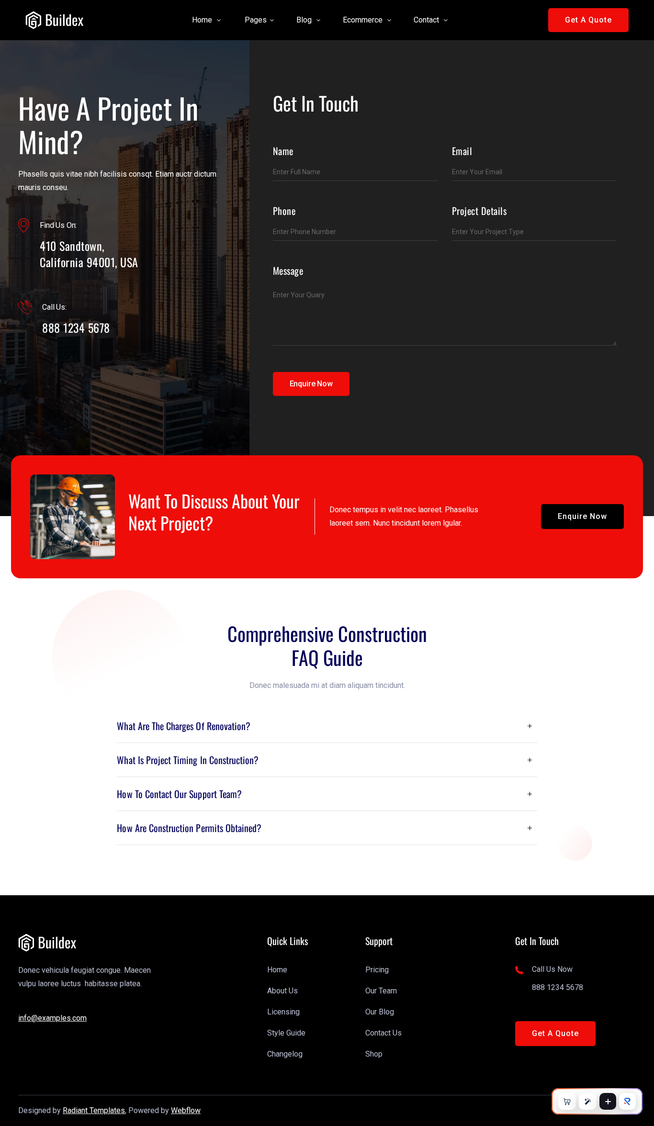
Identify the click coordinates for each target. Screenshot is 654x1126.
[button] (202, 20)
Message (288, 270)
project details (479, 210)
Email (462, 151)
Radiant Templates (94, 1110)
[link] (54, 20)
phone (284, 210)
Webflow (186, 1110)
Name (283, 151)
